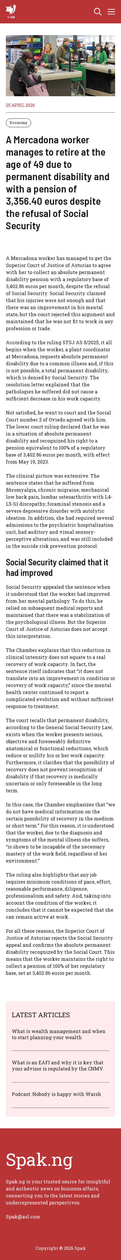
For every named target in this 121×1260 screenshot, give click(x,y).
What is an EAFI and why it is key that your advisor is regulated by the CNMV (57, 1065)
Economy (18, 122)
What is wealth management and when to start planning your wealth (58, 1034)
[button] (98, 11)
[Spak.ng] (12, 11)
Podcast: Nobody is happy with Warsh (56, 1094)
